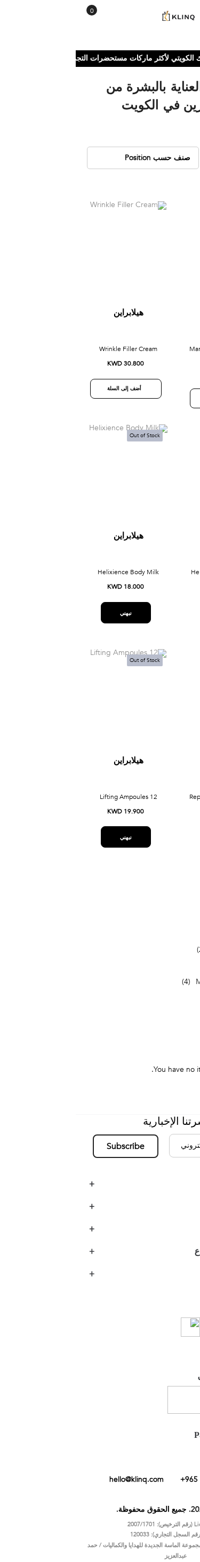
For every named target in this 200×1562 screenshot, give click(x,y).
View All (168, 1004)
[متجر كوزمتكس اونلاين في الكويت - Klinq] (100, 16)
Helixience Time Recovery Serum (152, 584)
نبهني (150, 629)
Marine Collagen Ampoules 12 (152, 361)
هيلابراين (152, 319)
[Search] (30, 20)
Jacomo (168, 924)
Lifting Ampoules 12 (53, 803)
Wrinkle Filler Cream (52, 356)
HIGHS (169, 940)
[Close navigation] (11, 10)
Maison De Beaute (150, 988)
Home (182, 65)
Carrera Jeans (158, 956)
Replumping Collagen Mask (153, 803)
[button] (122, 220)
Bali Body (165, 972)
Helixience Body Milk (52, 579)
